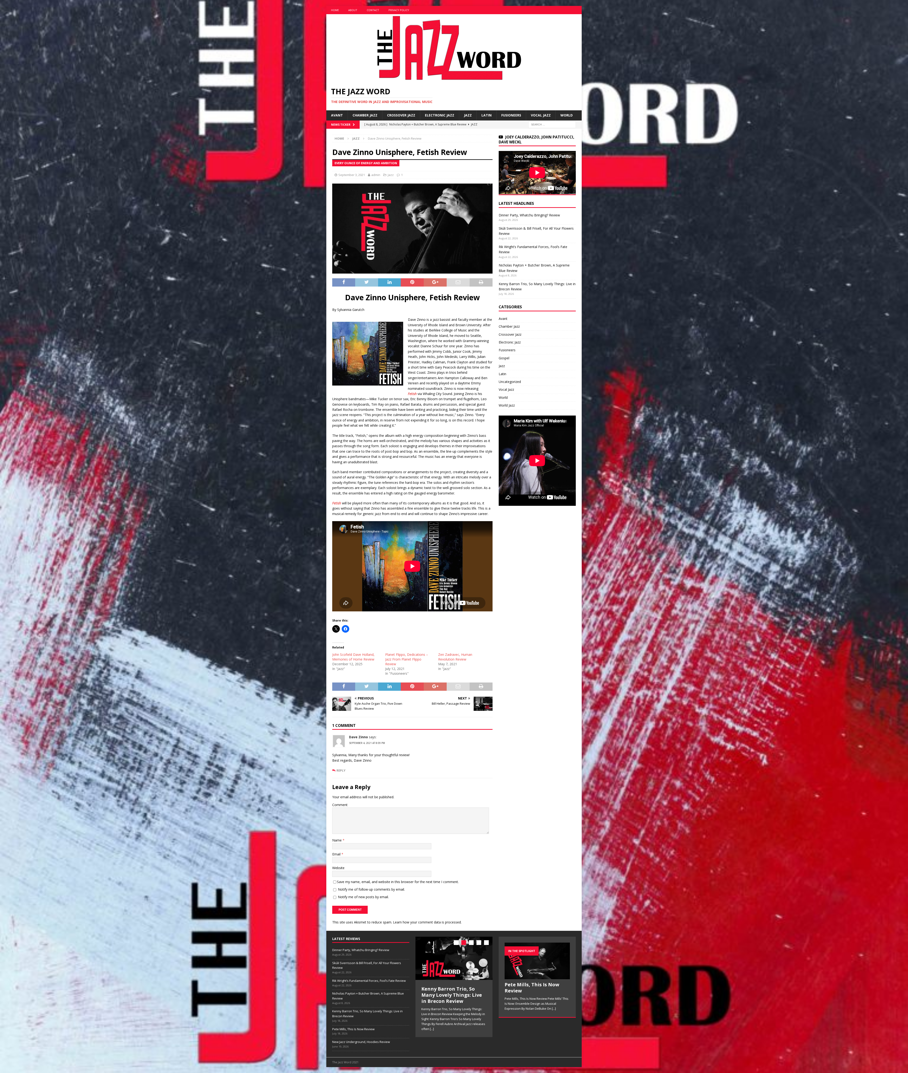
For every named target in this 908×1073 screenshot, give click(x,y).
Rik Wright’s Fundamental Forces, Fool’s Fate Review (369, 981)
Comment (340, 805)
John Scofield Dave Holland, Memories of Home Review (353, 656)
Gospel (504, 358)
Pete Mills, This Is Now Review (353, 1029)
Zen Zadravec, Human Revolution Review (455, 656)
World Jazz (507, 405)
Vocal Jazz (541, 115)
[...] (423, 1023)
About (352, 10)
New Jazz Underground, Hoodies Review (361, 1042)
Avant (337, 115)
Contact (373, 10)
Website (338, 868)
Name (337, 840)
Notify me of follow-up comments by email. (371, 889)
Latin (486, 115)
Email (336, 854)
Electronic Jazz (439, 115)
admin (375, 175)
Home (335, 10)
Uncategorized (510, 381)
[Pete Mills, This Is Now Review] (454, 958)
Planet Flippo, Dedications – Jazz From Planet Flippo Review (406, 659)
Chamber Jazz (365, 115)
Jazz (468, 115)
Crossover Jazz (401, 115)
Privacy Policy (399, 10)
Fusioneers (511, 115)
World (566, 115)
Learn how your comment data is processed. (427, 922)
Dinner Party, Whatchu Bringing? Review (529, 215)
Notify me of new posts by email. (363, 897)
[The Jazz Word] (447, 79)
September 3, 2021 (351, 175)
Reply (340, 770)
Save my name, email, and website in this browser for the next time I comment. (398, 882)
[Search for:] (552, 124)
